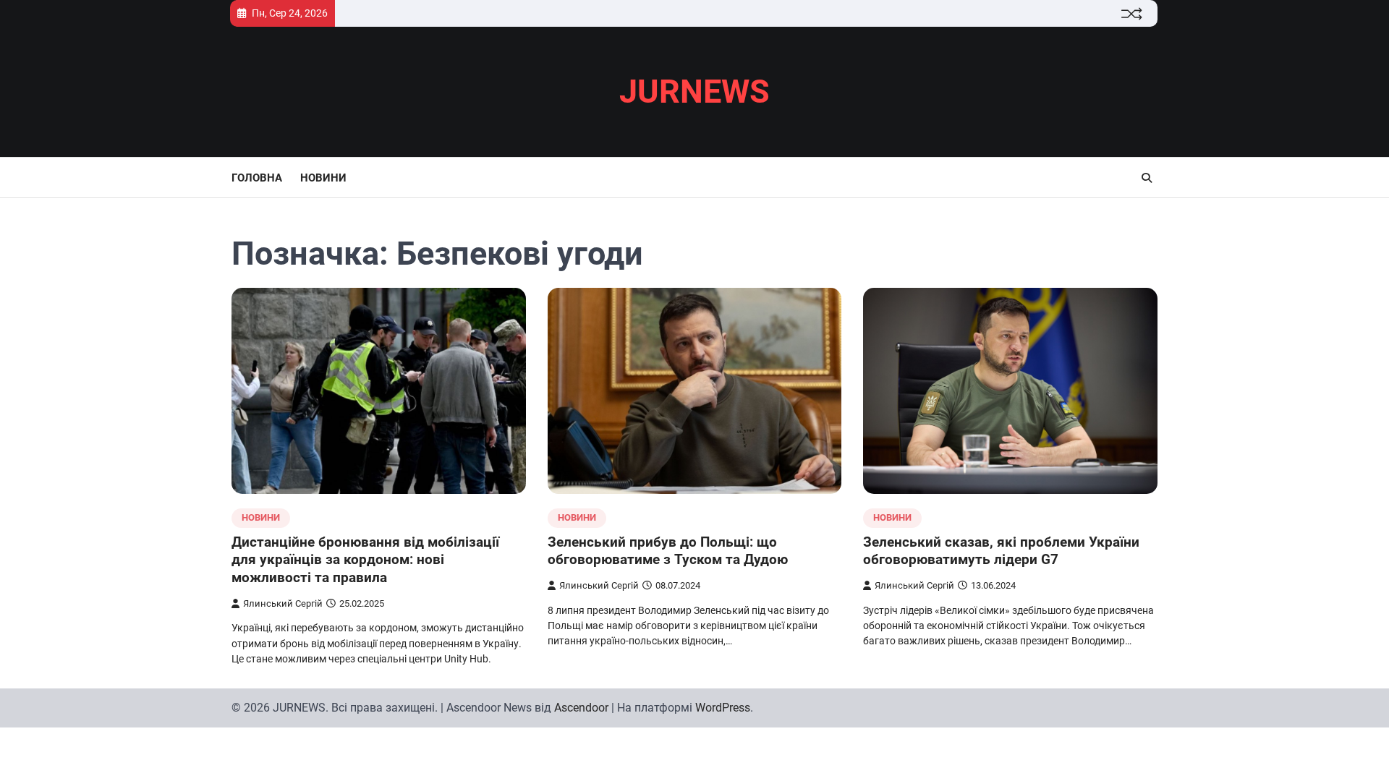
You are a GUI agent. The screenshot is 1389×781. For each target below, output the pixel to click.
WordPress (722, 707)
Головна (257, 177)
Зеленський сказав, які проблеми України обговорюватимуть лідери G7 (1001, 551)
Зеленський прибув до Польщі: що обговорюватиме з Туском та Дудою (668, 551)
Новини (323, 177)
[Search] (1147, 178)
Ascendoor (581, 707)
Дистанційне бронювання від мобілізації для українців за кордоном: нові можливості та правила (365, 560)
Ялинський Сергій (283, 603)
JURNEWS (694, 91)
